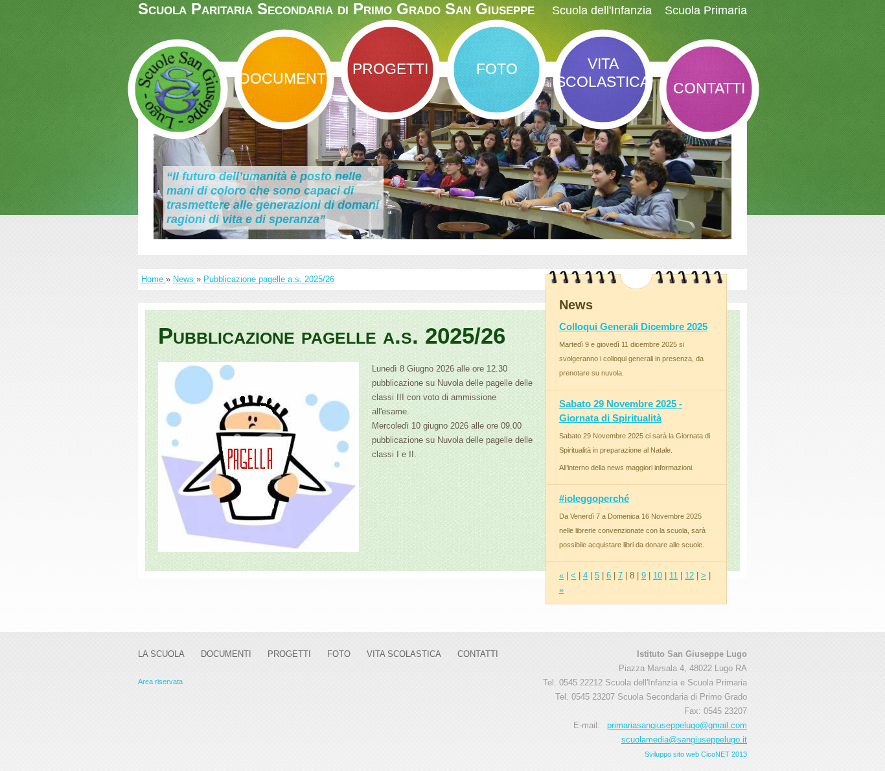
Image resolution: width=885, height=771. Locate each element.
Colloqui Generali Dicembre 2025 (633, 326)
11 (673, 575)
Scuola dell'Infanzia (602, 10)
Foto (497, 68)
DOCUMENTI (284, 78)
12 (689, 575)
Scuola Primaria (706, 10)
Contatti (709, 88)
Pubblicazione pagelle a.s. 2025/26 (268, 279)
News (184, 279)
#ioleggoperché (594, 498)
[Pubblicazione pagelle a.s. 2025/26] (258, 457)
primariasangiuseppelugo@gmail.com (677, 725)
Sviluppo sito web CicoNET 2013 (696, 754)
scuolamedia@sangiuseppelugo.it (684, 739)
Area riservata (160, 681)
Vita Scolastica (603, 72)
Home (153, 279)
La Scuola (161, 654)
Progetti (390, 68)
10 (657, 575)
